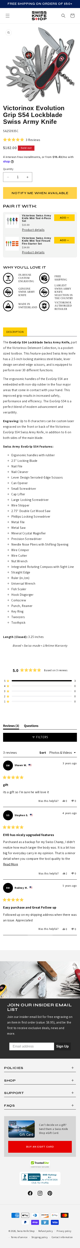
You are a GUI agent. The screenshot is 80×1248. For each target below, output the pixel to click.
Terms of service (19, 1237)
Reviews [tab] (11, 726)
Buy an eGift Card (40, 1146)
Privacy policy (64, 1231)
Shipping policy (39, 1237)
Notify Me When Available (40, 193)
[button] (72, 15)
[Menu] (7, 15)
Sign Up (62, 1046)
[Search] (63, 15)
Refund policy (45, 1231)
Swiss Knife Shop (26, 1230)
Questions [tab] (31, 726)
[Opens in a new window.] (40, 1164)
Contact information (62, 1237)
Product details (33, 230)
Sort (43, 752)
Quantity (8, 169)
